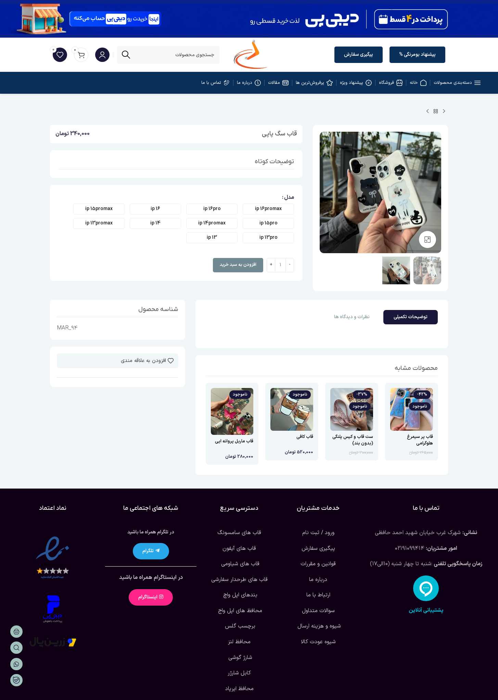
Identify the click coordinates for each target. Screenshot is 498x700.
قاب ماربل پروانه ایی (234, 441)
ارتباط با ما (318, 595)
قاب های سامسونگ (239, 533)
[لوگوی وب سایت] (250, 54)
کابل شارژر (239, 673)
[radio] (268, 209)
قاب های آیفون (239, 548)
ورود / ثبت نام (318, 533)
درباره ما (318, 579)
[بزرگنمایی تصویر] (427, 239)
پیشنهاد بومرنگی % (417, 54)
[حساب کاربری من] (102, 55)
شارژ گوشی (239, 657)
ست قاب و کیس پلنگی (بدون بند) (352, 439)
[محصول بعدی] (427, 111)
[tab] (410, 317)
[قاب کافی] (291, 409)
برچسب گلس (239, 626)
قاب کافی (304, 436)
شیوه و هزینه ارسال (318, 626)
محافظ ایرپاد (239, 689)
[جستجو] (126, 55)
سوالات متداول (318, 611)
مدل (289, 197)
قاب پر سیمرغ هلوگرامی (420, 439)
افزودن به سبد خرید (238, 264)
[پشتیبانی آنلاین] (426, 588)
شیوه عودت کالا (318, 642)
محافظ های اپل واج (239, 611)
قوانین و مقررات (318, 564)
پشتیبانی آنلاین (426, 610)
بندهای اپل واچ (239, 595)
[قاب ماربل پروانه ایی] (232, 411)
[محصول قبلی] (444, 111)
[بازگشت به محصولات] (436, 111)
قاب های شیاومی (239, 564)
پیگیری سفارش (358, 54)
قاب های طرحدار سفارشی (239, 579)
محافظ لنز (239, 642)
